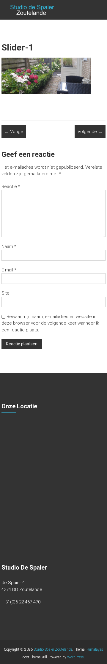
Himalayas (94, 649)
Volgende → (90, 131)
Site (5, 293)
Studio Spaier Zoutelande (53, 649)
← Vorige (13, 131)
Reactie (10, 186)
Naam (8, 246)
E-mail (8, 270)
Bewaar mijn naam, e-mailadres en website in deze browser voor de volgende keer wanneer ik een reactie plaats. (50, 323)
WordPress (75, 657)
